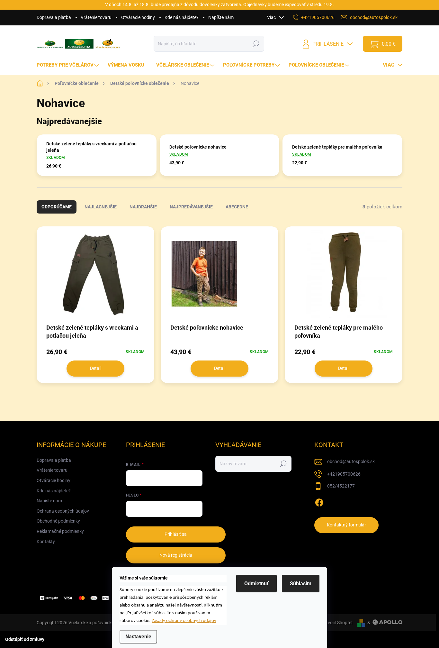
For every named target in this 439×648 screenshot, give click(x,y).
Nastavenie (138, 637)
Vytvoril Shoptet (337, 622)
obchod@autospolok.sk (351, 461)
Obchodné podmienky (58, 521)
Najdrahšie (143, 206)
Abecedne (237, 206)
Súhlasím (300, 583)
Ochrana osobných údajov (63, 511)
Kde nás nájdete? (182, 17)
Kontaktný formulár (346, 524)
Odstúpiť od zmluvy (24, 639)
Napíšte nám (221, 17)
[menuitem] (69, 65)
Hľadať (256, 43)
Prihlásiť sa (176, 534)
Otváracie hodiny (138, 17)
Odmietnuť (256, 583)
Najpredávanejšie (191, 206)
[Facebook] (319, 501)
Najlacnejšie (101, 206)
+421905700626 (344, 474)
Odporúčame (56, 206)
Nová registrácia (175, 555)
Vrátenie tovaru (96, 17)
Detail (95, 368)
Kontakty (46, 541)
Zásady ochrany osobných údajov (184, 620)
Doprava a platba (54, 17)
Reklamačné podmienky (60, 531)
